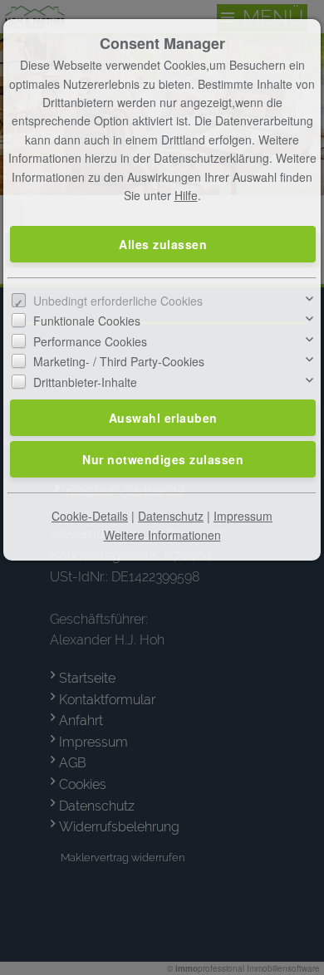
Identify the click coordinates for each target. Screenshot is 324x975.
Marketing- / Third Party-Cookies (118, 361)
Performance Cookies (90, 341)
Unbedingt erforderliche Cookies (118, 300)
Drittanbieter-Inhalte (85, 382)
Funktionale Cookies (86, 320)
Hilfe (186, 195)
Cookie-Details (90, 515)
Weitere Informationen (162, 535)
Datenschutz (171, 515)
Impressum (243, 515)
